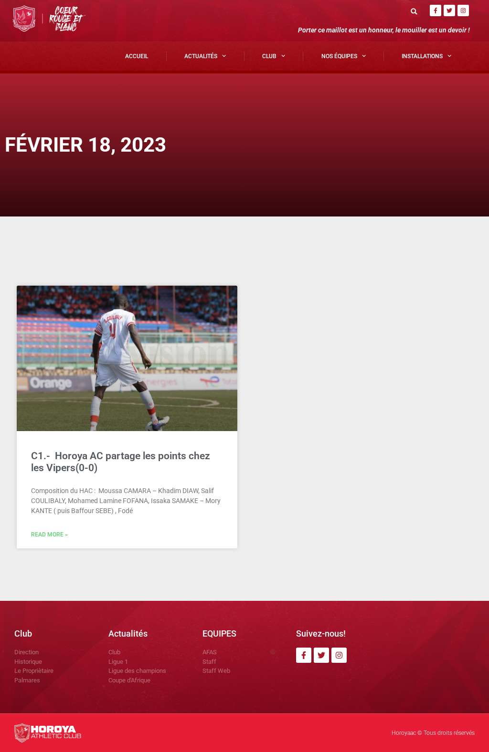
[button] (414, 11)
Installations (422, 56)
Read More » (49, 534)
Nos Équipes (339, 56)
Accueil (136, 56)
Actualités (200, 56)
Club (269, 56)
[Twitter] (449, 10)
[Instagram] (463, 10)
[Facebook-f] (435, 10)
